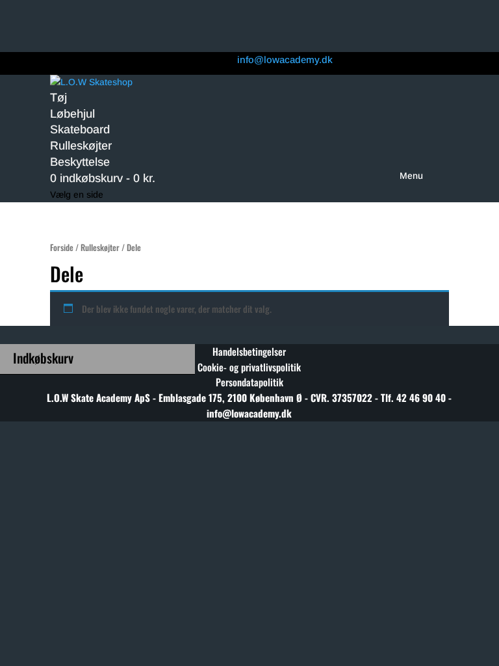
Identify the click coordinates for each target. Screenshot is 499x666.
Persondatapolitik (249, 382)
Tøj (58, 97)
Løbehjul (72, 113)
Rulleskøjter (81, 145)
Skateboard (80, 129)
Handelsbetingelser (249, 351)
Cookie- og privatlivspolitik (249, 367)
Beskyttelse (80, 161)
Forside (61, 247)
